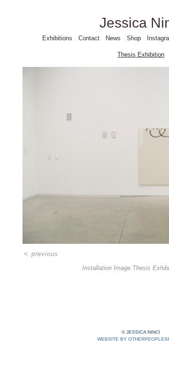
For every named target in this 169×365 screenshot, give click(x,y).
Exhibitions (57, 38)
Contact (89, 38)
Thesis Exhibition (140, 54)
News (113, 38)
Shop (134, 38)
